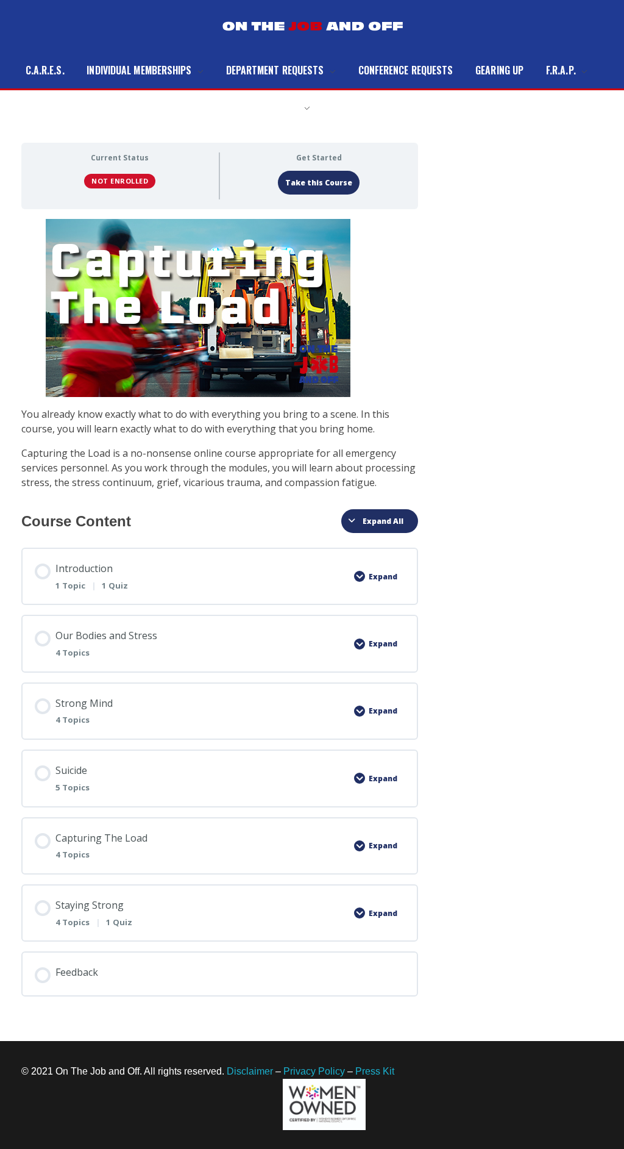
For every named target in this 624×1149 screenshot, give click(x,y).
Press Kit (374, 1071)
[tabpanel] (219, 354)
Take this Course (318, 182)
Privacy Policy (314, 1071)
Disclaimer (250, 1071)
